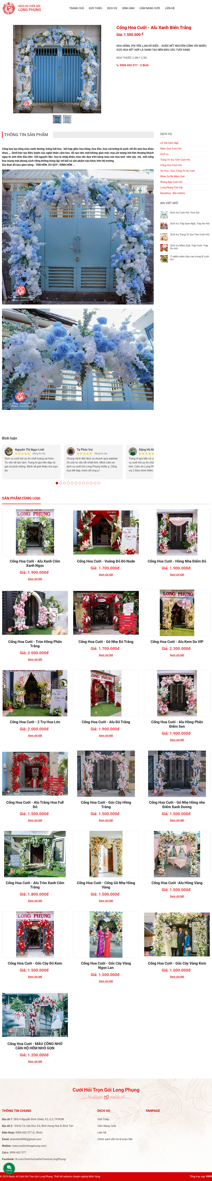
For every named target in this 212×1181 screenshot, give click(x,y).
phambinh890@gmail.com (25, 1139)
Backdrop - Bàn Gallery (172, 193)
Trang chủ (76, 8)
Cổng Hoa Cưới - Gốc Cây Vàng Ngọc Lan (106, 965)
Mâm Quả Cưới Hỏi (171, 148)
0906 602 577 (134, 65)
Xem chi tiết (35, 579)
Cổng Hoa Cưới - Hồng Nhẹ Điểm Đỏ (177, 561)
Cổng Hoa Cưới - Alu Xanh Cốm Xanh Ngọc (35, 563)
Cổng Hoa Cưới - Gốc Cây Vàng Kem (177, 963)
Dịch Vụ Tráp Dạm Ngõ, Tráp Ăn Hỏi (190, 223)
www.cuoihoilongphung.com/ (29, 1145)
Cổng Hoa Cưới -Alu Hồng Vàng (177, 883)
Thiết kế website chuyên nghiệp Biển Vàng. (77, 1176)
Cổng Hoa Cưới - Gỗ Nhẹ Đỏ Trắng (106, 642)
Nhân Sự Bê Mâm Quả (172, 176)
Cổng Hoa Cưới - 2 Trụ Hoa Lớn (35, 722)
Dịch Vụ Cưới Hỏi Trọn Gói (185, 212)
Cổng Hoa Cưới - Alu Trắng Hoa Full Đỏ (35, 804)
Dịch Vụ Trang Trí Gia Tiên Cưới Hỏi (190, 234)
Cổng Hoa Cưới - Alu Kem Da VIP (177, 642)
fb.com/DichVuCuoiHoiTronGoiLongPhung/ (40, 1159)
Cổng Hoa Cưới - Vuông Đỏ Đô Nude (106, 561)
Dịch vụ (112, 8)
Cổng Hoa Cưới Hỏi (171, 165)
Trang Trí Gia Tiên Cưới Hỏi (175, 159)
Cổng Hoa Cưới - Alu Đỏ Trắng (106, 722)
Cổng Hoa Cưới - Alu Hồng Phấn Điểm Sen (177, 724)
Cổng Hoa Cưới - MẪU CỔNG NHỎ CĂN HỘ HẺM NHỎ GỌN (34, 1046)
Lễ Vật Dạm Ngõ (169, 142)
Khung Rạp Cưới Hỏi (171, 182)
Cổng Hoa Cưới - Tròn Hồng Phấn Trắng (35, 644)
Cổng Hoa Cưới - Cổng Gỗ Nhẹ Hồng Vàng (106, 885)
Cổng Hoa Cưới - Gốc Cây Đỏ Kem (35, 963)
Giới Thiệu (95, 8)
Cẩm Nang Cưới (149, 8)
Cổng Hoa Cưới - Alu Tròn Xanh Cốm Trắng (35, 885)
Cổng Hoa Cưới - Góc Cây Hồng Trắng (106, 804)
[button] (57, 483)
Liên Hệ (170, 8)
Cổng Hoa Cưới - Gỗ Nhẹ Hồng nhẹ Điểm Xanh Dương (177, 804)
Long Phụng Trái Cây (171, 187)
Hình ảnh (128, 8)
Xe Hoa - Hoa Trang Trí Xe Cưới (177, 170)
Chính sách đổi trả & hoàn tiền (115, 1139)
